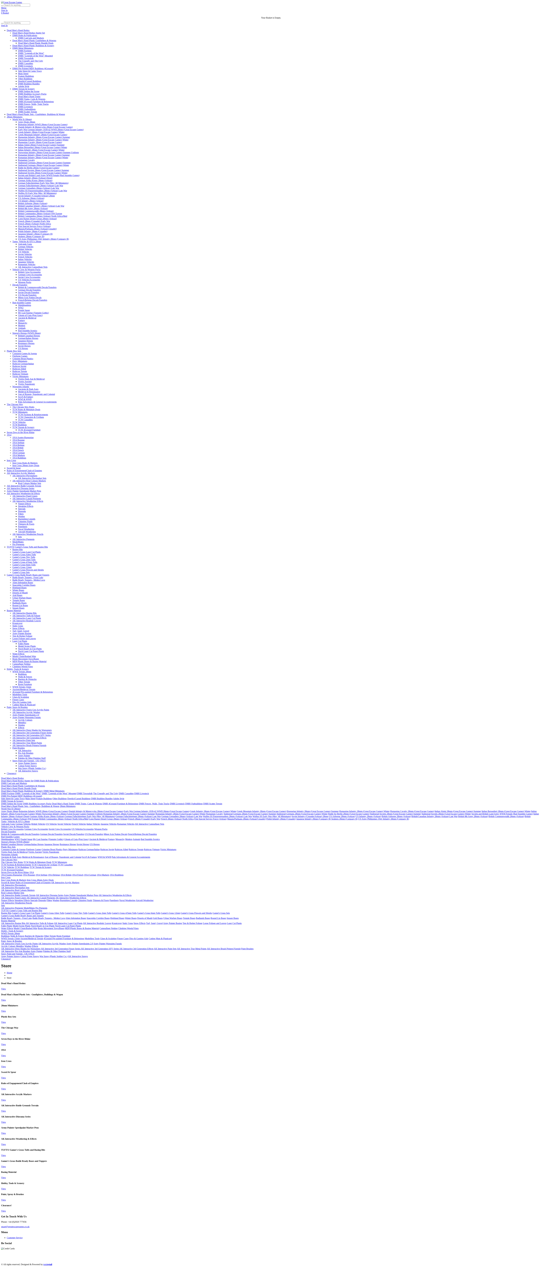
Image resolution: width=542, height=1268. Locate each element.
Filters (21, 514)
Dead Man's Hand (80, 1259)
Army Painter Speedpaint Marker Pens (24, 491)
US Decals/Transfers (27, 295)
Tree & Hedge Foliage (22, 636)
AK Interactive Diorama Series (20, 488)
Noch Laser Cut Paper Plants (31, 651)
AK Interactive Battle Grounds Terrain (24, 486)
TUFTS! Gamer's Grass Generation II (376, 1259)
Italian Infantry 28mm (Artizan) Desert (35, 178)
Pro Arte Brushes (25, 753)
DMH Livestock (25, 66)
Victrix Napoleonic (26, 384)
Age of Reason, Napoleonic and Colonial (36, 394)
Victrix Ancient (25, 381)
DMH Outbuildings (27, 109)
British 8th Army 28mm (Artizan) (33, 208)
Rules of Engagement (179, 1259)
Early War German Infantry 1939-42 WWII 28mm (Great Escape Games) (51, 129)
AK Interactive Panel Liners (24, 496)
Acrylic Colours (25, 720)
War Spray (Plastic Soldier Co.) (32, 768)
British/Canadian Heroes (29, 335)
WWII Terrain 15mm (21, 687)
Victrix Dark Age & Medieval (31, 379)
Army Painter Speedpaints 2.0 (25, 715)
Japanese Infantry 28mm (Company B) (35, 234)
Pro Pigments (18, 544)
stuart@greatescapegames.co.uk (15, 1226)
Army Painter (24, 755)
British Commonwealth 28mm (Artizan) (36, 211)
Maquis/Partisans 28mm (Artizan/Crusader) (37, 229)
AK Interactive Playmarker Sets (32, 478)
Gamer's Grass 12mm (22, 567)
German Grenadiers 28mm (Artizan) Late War (38, 188)
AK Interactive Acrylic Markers (21, 473)
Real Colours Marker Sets (29, 483)
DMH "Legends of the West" (31, 53)
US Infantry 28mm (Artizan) (30, 201)
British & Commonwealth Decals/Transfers (37, 287)
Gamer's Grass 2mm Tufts (24, 559)
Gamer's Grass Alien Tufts (24, 554)
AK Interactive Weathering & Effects (23, 493)
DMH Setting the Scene (28, 91)
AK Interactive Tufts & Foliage (26, 615)
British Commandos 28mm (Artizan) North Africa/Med (42, 216)
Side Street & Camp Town (30, 71)
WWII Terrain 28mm (21, 671)
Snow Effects (18, 628)
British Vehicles (25, 249)
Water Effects (18, 654)
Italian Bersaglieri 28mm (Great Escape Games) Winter (42, 147)
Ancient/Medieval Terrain (23, 689)
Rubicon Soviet (19, 366)
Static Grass (17, 626)
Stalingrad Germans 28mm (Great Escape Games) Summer (44, 162)
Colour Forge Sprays (27, 766)
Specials (21, 509)
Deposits (22, 511)
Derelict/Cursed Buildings (29, 81)
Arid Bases (17, 595)
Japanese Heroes (25, 341)
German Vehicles (25, 246)
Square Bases (18, 608)
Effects (21, 727)
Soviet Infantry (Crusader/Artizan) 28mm (36, 196)
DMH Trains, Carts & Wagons (31, 99)
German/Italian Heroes (28, 338)
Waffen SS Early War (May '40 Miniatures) (37, 193)
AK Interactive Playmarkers (24, 475)
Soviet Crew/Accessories (29, 277)
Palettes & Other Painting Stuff (32, 758)
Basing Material (14, 610)
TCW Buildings (19, 425)
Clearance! (11, 773)
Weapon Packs (24, 282)
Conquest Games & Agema (24, 353)
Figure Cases (18, 699)
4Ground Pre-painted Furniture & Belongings (32, 692)
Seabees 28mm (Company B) (31, 236)
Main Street (23, 73)
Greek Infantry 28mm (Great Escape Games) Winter (41, 132)
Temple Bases (18, 600)
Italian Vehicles (25, 259)
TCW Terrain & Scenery (23, 427)
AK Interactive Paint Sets (23, 740)
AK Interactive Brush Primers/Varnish (29, 745)
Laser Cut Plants (19, 641)
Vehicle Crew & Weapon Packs (26, 269)
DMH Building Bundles (29, 84)
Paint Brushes (18, 748)
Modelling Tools (19, 694)
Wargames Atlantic (20, 386)
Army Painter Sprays (27, 763)
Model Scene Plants (27, 646)
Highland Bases (19, 587)
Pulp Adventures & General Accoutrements (37, 402)
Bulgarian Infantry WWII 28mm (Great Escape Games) (42, 124)
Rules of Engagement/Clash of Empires (24, 470)
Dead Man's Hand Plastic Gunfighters (38, 1259)
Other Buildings (25, 78)
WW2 (20, 308)
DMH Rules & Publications (24, 35)
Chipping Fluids (25, 521)
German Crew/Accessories (30, 274)
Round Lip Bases (20, 605)
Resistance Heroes (26, 343)
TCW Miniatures (20, 412)
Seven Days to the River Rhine (20, 432)
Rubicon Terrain (19, 371)
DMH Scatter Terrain (27, 112)
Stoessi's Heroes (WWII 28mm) (26, 333)
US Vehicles (23, 252)
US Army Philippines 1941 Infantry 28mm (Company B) (43, 239)
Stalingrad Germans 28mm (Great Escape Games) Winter (43, 165)
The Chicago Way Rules (23, 407)
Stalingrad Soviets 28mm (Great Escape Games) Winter (42, 173)
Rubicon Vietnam (20, 374)
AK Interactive (24, 750)
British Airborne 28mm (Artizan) (32, 203)
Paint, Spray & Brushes (17, 707)
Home (9, 973)
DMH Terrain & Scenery (23, 89)
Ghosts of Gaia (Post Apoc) (30, 315)
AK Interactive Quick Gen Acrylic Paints (30, 710)
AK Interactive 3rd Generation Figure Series (32, 732)
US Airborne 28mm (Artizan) (31, 198)
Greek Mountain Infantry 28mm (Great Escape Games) (42, 134)
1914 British (17, 447)
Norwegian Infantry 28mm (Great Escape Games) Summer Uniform (48, 152)
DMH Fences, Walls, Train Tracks (33, 104)
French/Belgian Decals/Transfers (32, 300)
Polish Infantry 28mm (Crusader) (32, 231)
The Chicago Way (15, 404)
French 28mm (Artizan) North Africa (34, 224)
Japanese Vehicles (26, 262)
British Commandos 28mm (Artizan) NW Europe (40, 213)
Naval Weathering (26, 529)
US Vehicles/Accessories (29, 280)
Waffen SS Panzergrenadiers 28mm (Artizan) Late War (42, 190)
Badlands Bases (19, 603)
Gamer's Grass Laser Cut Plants (26, 552)
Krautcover (17, 623)
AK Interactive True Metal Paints (27, 743)
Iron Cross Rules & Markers (25, 463)
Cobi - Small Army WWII (514, 1259)
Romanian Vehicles (26, 264)
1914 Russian (18, 440)
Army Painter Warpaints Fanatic (26, 717)
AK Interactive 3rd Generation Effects (29, 738)
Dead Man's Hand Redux (18, 30)
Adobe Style (23, 86)
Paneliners (22, 526)
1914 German (18, 453)
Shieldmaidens (24, 305)
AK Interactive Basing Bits (24, 613)
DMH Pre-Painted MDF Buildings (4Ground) (32, 68)
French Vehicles (25, 257)
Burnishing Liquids (26, 519)
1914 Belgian (18, 445)
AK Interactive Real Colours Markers (29, 481)
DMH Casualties (25, 63)
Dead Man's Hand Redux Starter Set (28, 33)
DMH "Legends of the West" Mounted (35, 56)
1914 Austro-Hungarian (23, 437)
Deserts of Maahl (20, 593)
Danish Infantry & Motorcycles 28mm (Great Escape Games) (45, 127)
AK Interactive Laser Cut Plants (26, 618)
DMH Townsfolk (26, 58)
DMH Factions (24, 50)
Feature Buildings (26, 76)
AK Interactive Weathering (346, 1259)
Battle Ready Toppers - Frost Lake (27, 577)
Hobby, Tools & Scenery (18, 669)
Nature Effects (24, 503)
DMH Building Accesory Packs (32, 94)
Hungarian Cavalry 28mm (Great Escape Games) (40, 142)
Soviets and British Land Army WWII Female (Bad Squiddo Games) (48, 175)
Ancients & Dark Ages (28, 389)
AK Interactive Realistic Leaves (26, 621)
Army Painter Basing (21, 633)
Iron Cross (11, 460)
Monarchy (22, 323)
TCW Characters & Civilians (31, 417)
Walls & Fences (25, 676)
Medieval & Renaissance (29, 391)
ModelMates (18, 542)
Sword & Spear (14, 468)
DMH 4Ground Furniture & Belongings (36, 101)
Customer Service (15, 1237)
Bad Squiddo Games (21, 302)
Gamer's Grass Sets (21, 572)
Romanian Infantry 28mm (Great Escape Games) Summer (44, 155)
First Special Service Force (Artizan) (34, 226)
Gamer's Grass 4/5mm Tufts (24, 562)
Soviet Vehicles (25, 254)
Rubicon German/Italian (23, 363)
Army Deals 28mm (26, 122)
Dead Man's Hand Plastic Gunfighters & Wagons (34, 40)
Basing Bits (17, 549)
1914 (9, 435)
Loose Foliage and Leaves (24, 638)
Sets (20, 537)
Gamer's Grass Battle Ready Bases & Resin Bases (417, 1259)
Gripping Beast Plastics (22, 358)
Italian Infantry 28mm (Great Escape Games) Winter (41, 150)
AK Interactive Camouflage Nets (32, 267)
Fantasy (21, 320)
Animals (22, 328)
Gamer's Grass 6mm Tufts (24, 565)
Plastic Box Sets (14, 351)
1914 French (18, 450)
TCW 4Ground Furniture (29, 430)
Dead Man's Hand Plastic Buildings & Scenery (33, 45)
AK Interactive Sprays (28, 771)
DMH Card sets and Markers (31, 38)
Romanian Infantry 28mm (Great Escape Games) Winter (43, 157)
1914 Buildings (19, 458)
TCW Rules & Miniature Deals (26, 409)
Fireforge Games (19, 356)
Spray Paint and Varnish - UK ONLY (29, 760)
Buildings (22, 674)
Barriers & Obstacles (27, 679)
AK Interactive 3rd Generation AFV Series (31, 735)
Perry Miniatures (19, 361)
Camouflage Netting (21, 664)
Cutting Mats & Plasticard (23, 704)
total (47, 1264)
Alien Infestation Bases (22, 582)
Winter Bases (18, 590)
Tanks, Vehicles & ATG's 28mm (26, 241)
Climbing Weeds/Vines (22, 666)
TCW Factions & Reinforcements (33, 414)
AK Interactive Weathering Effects (27, 501)
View (3, 989)
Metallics (22, 722)
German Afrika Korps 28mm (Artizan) (35, 180)
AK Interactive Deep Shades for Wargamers (32, 730)
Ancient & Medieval (27, 318)
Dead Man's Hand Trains (29, 96)
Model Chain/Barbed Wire (24, 656)
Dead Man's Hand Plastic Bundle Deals (35, 43)
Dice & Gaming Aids (21, 702)
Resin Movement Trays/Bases (25, 659)
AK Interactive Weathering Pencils (27, 534)
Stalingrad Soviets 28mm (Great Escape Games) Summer (43, 170)
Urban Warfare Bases (21, 598)
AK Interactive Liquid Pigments (26, 498)
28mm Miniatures (14, 117)
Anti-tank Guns (25, 244)
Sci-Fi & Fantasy (25, 397)
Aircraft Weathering (27, 531)
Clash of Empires (198, 1259)
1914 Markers (18, 455)
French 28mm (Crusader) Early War (34, 221)
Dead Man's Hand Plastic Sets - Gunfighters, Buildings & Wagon (36, 114)
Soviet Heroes (24, 346)
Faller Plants (23, 643)
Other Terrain (24, 682)
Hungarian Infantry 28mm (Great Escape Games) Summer (44, 137)
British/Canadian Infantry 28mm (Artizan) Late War (41, 206)
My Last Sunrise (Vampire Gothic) (33, 313)
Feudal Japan (24, 310)
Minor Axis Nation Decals (29, 297)
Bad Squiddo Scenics (27, 330)
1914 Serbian (18, 442)
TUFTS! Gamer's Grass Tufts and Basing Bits (27, 547)
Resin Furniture (25, 684)
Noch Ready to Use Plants (30, 649)
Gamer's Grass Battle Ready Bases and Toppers (28, 575)
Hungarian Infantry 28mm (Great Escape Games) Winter (43, 140)
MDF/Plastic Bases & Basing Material (29, 661)
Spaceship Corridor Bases (23, 585)
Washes (21, 516)
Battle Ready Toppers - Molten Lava (28, 580)
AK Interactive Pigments (23, 539)
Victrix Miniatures (20, 376)
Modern (21, 325)
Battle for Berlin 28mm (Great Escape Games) (38, 168)
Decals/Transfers (19, 285)
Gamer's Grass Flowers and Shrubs (28, 570)
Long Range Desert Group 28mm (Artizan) (37, 218)
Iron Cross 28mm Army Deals (25, 465)
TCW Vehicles (19, 422)
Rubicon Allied (19, 369)
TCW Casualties (25, 419)
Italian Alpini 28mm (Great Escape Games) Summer (41, 145)
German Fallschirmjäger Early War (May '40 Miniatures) (43, 183)
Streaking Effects (25, 506)
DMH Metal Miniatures (22, 48)
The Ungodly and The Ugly (30, 61)
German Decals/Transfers (29, 290)
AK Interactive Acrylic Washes (26, 712)
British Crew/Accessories (29, 272)
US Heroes (23, 348)
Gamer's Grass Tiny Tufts (23, 557)
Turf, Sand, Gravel (20, 631)
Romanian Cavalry (26, 160)
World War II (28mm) (22, 119)
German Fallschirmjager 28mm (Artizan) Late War (40, 185)
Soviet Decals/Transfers (28, 292)
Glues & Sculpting (20, 697)
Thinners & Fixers (26, 524)
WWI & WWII (24, 399)
